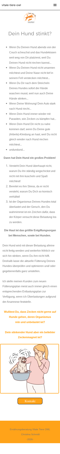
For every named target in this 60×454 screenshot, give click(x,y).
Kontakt (30, 401)
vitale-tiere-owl (11, 5)
